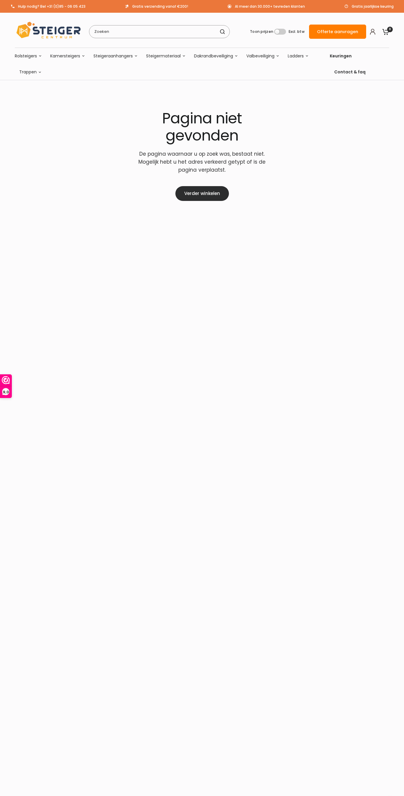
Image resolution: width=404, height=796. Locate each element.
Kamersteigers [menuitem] (65, 56)
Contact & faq (350, 72)
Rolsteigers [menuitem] (26, 56)
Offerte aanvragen (337, 32)
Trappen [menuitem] (28, 72)
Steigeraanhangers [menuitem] (113, 56)
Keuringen (341, 56)
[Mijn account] (372, 31)
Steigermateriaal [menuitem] (163, 56)
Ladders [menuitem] (296, 56)
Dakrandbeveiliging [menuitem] (213, 56)
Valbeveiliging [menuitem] (260, 56)
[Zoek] (222, 31)
